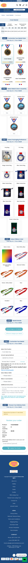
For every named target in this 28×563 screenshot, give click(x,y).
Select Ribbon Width (6, 373)
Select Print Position (6, 349)
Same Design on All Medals (14, 329)
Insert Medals (9, 15)
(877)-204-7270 (16, 537)
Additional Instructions (7, 384)
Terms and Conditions (14, 519)
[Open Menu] (26, 5)
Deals (14, 489)
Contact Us (14, 500)
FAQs (14, 486)
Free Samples (14, 530)
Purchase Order (14, 524)
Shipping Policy (14, 522)
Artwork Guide (14, 506)
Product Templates (14, 527)
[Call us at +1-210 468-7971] (23, 5)
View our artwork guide (7, 370)
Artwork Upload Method (7, 355)
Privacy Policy (14, 513)
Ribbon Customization (7, 379)
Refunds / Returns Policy (14, 516)
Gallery (14, 484)
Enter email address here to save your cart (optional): (13, 440)
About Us (14, 481)
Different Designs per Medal (14, 333)
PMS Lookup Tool (14, 495)
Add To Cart (15, 448)
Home (3, 15)
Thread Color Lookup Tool (14, 498)
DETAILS (23, 1)
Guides (14, 492)
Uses (14, 503)
